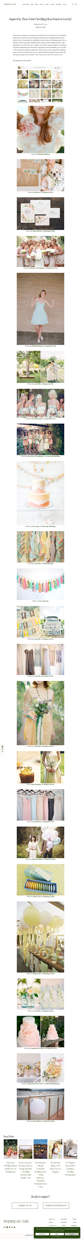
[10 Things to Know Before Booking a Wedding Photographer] (70, 1149)
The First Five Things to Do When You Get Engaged (55, 1167)
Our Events (63, 1219)
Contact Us (52, 1225)
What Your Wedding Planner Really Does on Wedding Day (10, 1167)
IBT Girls (44, 24)
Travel (75, 1219)
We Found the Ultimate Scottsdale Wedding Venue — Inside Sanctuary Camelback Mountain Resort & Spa (40, 1174)
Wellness (74, 1225)
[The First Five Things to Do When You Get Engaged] (55, 1149)
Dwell (63, 1225)
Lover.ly (51, 38)
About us (52, 1219)
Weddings (64, 1222)
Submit (51, 1222)
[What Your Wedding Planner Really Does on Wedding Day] (10, 1149)
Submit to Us (24, 1206)
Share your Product (56, 1206)
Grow (75, 1222)
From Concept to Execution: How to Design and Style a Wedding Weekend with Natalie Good (25, 1170)
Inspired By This (10, 4)
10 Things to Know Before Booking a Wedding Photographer (70, 1168)
